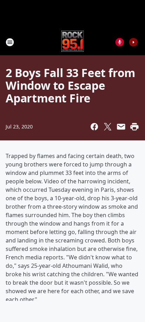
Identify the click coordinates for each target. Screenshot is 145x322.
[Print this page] (134, 127)
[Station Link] (72, 42)
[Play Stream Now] (133, 42)
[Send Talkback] (119, 42)
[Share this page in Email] (121, 127)
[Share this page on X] (108, 127)
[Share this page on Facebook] (94, 127)
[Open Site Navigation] (10, 42)
